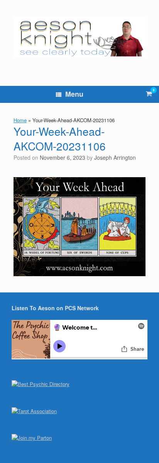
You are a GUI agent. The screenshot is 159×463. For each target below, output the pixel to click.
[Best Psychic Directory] (40, 384)
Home (20, 120)
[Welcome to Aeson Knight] (79, 37)
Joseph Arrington (115, 157)
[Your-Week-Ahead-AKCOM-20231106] (79, 273)
